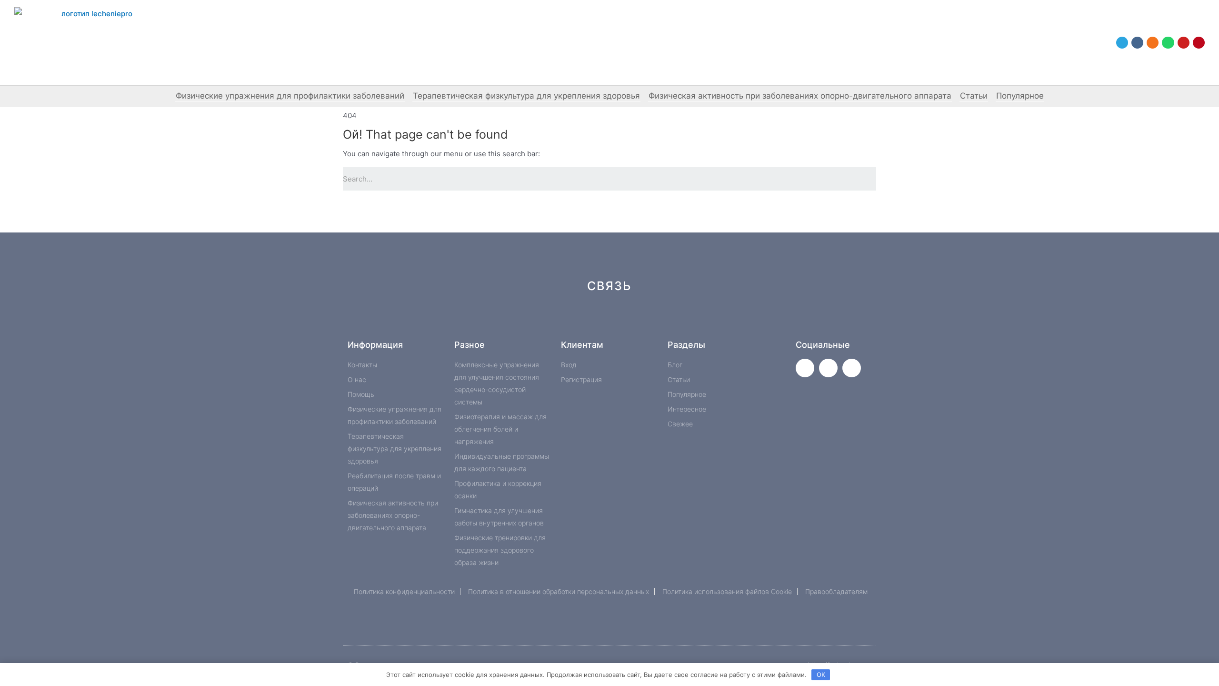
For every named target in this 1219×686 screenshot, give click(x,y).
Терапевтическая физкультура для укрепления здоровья (526, 96)
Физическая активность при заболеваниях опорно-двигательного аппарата (800, 96)
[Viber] (721, 319)
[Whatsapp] (1168, 43)
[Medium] (625, 319)
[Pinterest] (1199, 43)
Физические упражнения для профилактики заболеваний (290, 96)
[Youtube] (1183, 43)
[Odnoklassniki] (1153, 43)
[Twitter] (805, 368)
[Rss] (753, 319)
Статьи (974, 96)
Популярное (1020, 96)
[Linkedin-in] (657, 319)
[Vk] (1137, 43)
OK (821, 674)
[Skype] (689, 319)
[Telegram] (1122, 43)
